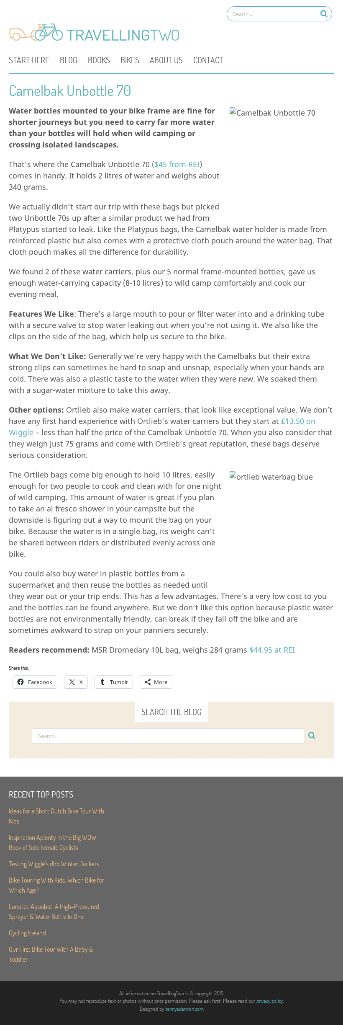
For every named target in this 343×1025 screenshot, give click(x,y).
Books (99, 59)
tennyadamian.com (184, 1008)
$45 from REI (177, 164)
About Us (166, 59)
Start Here (29, 59)
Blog (68, 59)
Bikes (129, 59)
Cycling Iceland (27, 932)
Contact (208, 59)
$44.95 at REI (272, 650)
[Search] (324, 13)
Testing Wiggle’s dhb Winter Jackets (54, 863)
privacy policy (269, 1000)
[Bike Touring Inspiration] (96, 40)
